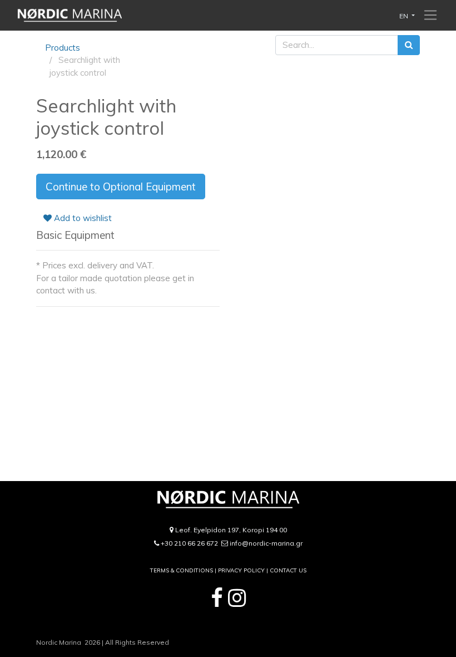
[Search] (409, 45)
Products (62, 47)
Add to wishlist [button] (82, 218)
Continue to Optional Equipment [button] (121, 186)
